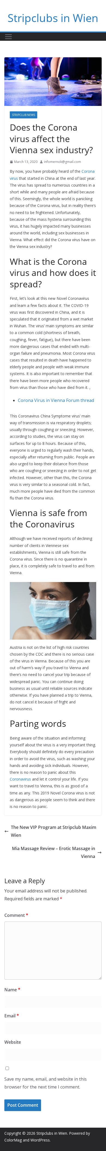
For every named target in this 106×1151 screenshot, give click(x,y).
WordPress (40, 1140)
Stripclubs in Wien (53, 17)
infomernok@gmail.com (62, 161)
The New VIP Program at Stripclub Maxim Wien (53, 831)
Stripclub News (23, 115)
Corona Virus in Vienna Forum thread (56, 400)
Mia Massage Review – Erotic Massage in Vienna (53, 852)
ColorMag (13, 1140)
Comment (16, 915)
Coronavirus (20, 779)
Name (12, 990)
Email (11, 1016)
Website (12, 1042)
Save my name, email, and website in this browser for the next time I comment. (45, 1083)
